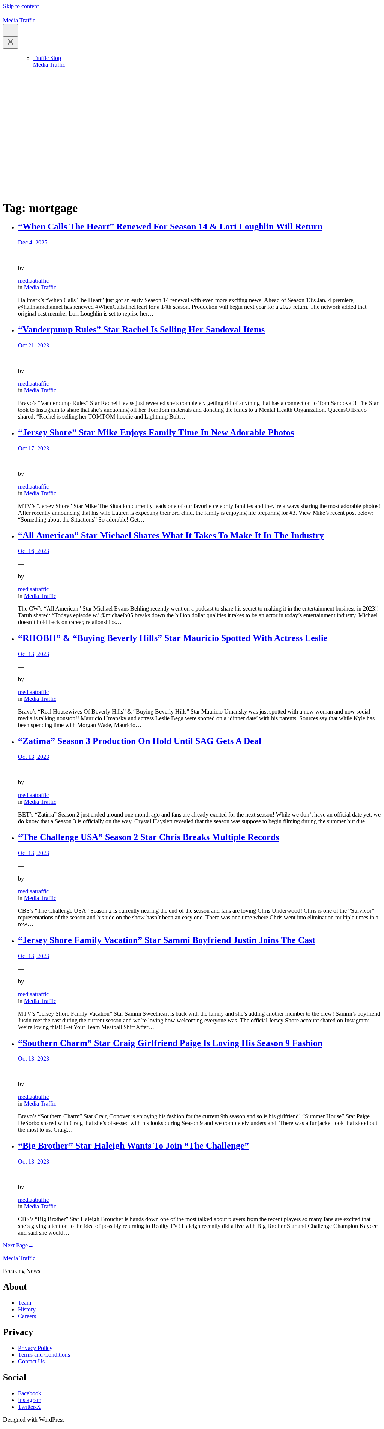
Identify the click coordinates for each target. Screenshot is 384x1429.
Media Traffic (19, 20)
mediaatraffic (33, 280)
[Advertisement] (192, 141)
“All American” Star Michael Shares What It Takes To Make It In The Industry (171, 535)
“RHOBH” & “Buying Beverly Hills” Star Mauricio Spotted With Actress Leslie (173, 638)
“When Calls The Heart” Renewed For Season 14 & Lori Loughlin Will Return (170, 226)
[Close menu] (10, 42)
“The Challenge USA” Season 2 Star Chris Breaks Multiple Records (148, 837)
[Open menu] (10, 30)
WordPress (51, 1419)
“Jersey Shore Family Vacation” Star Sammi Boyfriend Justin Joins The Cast (166, 940)
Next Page (18, 1245)
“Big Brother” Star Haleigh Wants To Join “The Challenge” (133, 1145)
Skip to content (21, 6)
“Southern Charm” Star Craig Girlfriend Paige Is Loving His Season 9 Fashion (170, 1043)
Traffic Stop (47, 58)
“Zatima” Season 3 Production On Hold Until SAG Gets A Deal (139, 741)
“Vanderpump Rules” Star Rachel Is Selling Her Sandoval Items (141, 329)
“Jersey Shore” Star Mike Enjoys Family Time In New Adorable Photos (156, 432)
